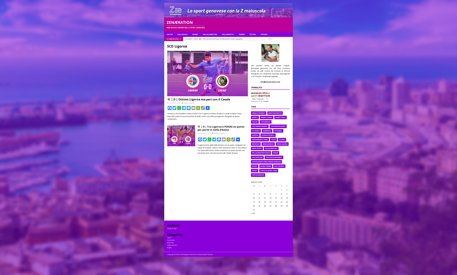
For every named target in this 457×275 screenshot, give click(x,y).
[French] (262, 93)
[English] (259, 93)
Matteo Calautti (188, 103)
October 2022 (172, 228)
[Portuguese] (259, 96)
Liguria (282, 140)
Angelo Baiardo (258, 113)
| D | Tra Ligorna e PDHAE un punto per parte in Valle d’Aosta (221, 128)
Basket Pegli (281, 117)
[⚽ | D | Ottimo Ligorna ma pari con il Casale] (207, 73)
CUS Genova (265, 122)
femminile (267, 131)
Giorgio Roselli (268, 135)
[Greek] (266, 93)
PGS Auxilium (257, 157)
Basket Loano (266, 117)
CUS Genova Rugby (278, 126)
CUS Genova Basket (259, 126)
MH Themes (209, 254)
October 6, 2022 (174, 103)
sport (254, 171)
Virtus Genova (258, 175)
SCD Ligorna (279, 166)
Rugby (195, 34)
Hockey (264, 34)
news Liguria (282, 144)
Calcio (170, 34)
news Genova (268, 144)
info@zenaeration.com (270, 82)
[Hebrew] (269, 93)
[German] (264, 93)
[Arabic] (254, 93)
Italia (273, 140)
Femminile (170, 240)
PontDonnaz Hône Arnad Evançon (266, 162)
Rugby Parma (266, 166)
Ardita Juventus (275, 113)
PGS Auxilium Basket (274, 157)
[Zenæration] (228, 16)
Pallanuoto (228, 34)
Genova (255, 135)
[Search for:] (278, 39)
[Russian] (262, 96)
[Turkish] (269, 96)
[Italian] (254, 96)
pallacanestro (271, 148)
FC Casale (256, 131)
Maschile (170, 243)
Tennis (242, 34)
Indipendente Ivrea (260, 140)
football (278, 131)
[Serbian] (264, 96)
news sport (257, 148)
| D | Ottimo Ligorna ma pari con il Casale (200, 99)
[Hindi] (252, 96)
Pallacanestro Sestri (261, 153)
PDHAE (275, 153)
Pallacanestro (210, 34)
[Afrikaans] (252, 93)
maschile (255, 144)
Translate (265, 101)
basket (255, 117)
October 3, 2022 (205, 133)
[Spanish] (266, 96)
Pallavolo (183, 34)
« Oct (253, 213)
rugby (254, 166)
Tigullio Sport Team (268, 171)
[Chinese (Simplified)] (257, 93)
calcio (255, 122)
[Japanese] (257, 96)
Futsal (253, 34)
